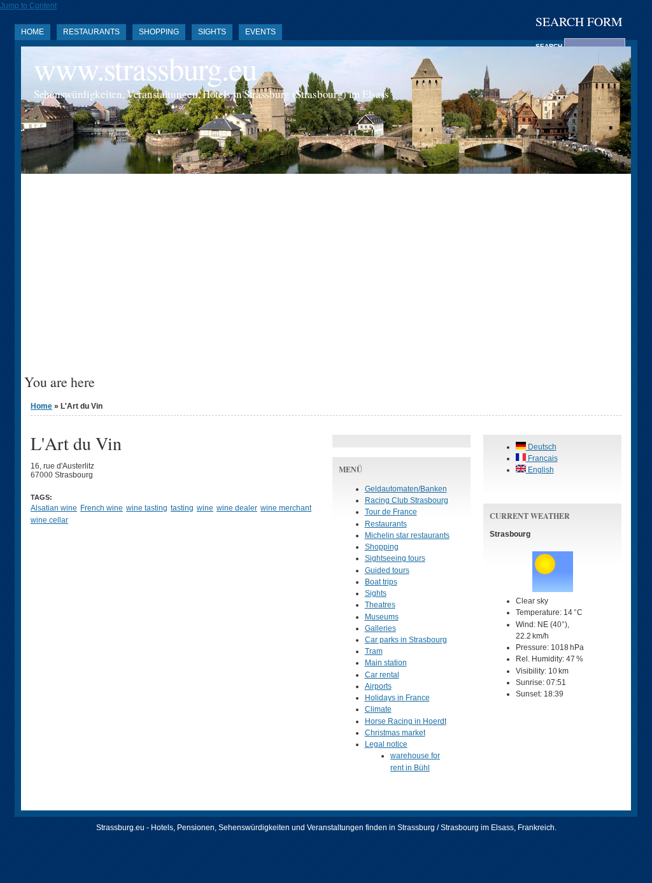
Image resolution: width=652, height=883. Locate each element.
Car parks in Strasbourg (406, 639)
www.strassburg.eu (145, 68)
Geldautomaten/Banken (406, 488)
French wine (101, 508)
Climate (378, 709)
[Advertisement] (326, 279)
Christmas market (395, 732)
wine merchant (285, 508)
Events (260, 31)
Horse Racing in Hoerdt (405, 721)
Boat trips (381, 581)
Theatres (380, 604)
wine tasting (146, 508)
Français (542, 458)
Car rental (382, 674)
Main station (386, 662)
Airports (378, 686)
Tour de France (391, 511)
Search (549, 46)
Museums (382, 616)
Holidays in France (397, 697)
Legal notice (386, 744)
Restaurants (91, 31)
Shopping (159, 31)
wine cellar (49, 520)
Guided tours (387, 570)
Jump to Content (28, 5)
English (540, 469)
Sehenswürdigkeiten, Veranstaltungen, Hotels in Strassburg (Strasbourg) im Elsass (211, 94)
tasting (182, 508)
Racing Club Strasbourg (406, 500)
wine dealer (236, 508)
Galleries (380, 628)
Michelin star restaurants (407, 535)
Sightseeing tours (395, 558)
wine (205, 508)
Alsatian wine (54, 508)
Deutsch (541, 446)
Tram (374, 651)
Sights (212, 31)
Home (32, 31)
